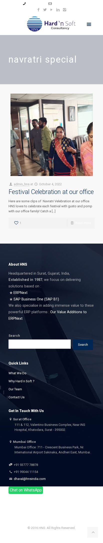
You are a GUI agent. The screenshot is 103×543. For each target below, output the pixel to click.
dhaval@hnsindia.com (29, 479)
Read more (83, 223)
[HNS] (51, 23)
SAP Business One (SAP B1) (36, 299)
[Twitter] (45, 10)
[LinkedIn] (58, 10)
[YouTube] (51, 10)
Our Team (15, 389)
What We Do (17, 373)
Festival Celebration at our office (51, 192)
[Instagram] (64, 10)
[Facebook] (38, 10)
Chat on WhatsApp (26, 490)
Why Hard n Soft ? (21, 381)
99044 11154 (36, 4)
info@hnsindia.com (67, 4)
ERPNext (21, 293)
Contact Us (16, 397)
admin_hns (22, 184)
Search (14, 335)
